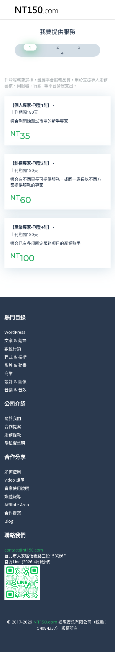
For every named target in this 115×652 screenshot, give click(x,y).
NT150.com (45, 622)
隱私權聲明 (14, 443)
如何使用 (12, 472)
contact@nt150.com (23, 550)
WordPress (14, 332)
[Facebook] (55, 637)
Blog (8, 521)
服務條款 (12, 435)
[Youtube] (64, 637)
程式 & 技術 (15, 357)
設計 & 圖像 (15, 381)
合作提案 (12, 426)
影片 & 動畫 (15, 365)
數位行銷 (12, 348)
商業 (8, 373)
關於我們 (12, 418)
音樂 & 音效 (15, 390)
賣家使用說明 (16, 488)
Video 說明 (14, 480)
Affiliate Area (16, 504)
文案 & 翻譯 (15, 340)
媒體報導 (12, 496)
